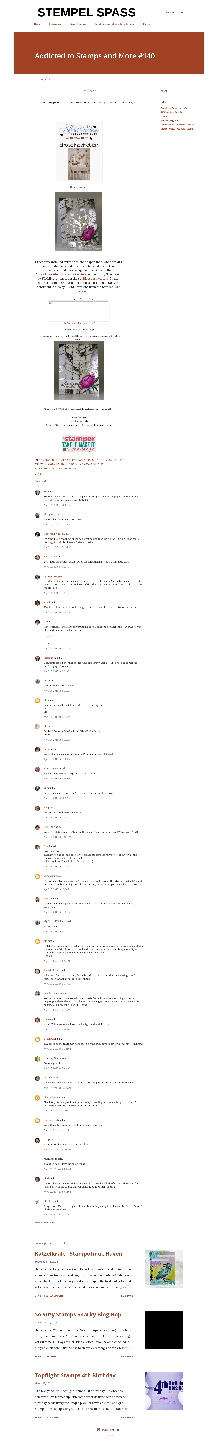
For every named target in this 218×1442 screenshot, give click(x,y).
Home (37, 24)
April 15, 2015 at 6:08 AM (57, 759)
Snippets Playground (170, 120)
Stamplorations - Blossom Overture (177, 124)
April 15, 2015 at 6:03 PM (57, 912)
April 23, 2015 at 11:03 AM (58, 1214)
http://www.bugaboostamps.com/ (79, 323)
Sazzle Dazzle (51, 992)
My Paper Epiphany (55, 921)
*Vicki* (47, 491)
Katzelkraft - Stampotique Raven (78, 1253)
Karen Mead (51, 1119)
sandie (47, 602)
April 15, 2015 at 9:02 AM (57, 797)
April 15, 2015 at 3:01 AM (57, 671)
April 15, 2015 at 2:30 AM (57, 648)
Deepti (47, 1139)
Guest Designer (78, 24)
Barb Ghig (49, 875)
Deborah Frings (53, 533)
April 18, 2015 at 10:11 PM (57, 1149)
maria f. (48, 1077)
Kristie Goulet (51, 768)
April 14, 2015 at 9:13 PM (57, 566)
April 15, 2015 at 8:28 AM (57, 778)
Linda (47, 1178)
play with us (61, 409)
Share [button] (164, 91)
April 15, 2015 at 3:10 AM (57, 690)
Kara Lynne (50, 556)
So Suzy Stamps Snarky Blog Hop (78, 1314)
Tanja (47, 807)
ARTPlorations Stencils (171, 112)
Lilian (47, 680)
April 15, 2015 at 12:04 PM (58, 889)
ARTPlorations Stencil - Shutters (64, 274)
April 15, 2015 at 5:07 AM (57, 739)
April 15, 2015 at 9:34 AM (57, 817)
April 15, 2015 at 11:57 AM (57, 866)
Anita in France (52, 970)
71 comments (51, 1417)
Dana (47, 1019)
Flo (45, 725)
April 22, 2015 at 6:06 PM (57, 1191)
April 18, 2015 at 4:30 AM (57, 1110)
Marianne (49, 657)
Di (45, 621)
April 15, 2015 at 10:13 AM (57, 836)
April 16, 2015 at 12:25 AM (57, 960)
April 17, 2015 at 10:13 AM (57, 1087)
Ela (45, 699)
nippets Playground (56, 425)
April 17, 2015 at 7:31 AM (57, 1068)
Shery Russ (50, 514)
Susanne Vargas (53, 576)
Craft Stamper (75, 421)
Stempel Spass (85, 12)
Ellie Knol (49, 1201)
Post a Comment (44, 1222)
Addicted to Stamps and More (175, 108)
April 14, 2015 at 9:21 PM (57, 592)
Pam (46, 748)
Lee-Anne (49, 826)
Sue (46, 787)
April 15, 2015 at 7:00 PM (57, 931)
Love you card (167, 116)
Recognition (55, 24)
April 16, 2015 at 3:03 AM (57, 983)
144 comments (52, 1356)
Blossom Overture (96, 278)
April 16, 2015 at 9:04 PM (57, 1048)
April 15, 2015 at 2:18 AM (57, 612)
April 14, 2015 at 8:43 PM (57, 547)
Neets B (48, 898)
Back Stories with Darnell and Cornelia (115, 24)
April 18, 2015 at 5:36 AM (57, 1129)
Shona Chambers (53, 1096)
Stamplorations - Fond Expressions (177, 128)
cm (45, 940)
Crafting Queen (52, 1058)
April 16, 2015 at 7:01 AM (57, 1009)
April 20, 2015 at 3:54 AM (57, 1168)
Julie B (47, 846)
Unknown (49, 1038)
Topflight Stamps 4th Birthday (75, 1375)
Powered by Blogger (110, 1429)
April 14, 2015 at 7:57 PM (57, 524)
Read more (127, 1295)
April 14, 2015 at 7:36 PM (57, 504)
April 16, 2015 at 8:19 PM (57, 1029)
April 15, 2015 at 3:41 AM (57, 716)
